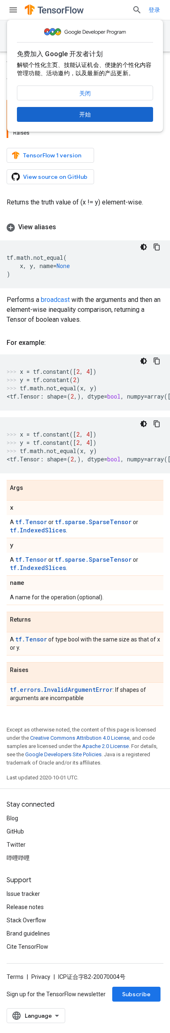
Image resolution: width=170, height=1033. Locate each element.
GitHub (15, 831)
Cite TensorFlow (27, 946)
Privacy (40, 977)
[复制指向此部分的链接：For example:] (54, 343)
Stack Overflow (26, 920)
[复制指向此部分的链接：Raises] (36, 670)
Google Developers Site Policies (63, 754)
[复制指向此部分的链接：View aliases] (64, 227)
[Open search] (137, 10)
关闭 (85, 93)
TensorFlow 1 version (52, 155)
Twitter (16, 844)
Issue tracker (23, 894)
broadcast (55, 300)
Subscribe (136, 994)
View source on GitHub (55, 176)
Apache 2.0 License (105, 746)
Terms (15, 977)
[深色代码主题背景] (143, 247)
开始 (85, 114)
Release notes (25, 907)
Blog (12, 818)
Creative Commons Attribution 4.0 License (80, 738)
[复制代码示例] (156, 247)
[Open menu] (13, 10)
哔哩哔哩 (18, 858)
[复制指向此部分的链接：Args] (31, 488)
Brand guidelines (28, 933)
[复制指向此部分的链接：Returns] (39, 620)
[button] (85, 227)
